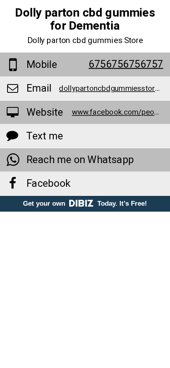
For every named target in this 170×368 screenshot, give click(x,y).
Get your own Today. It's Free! (85, 203)
